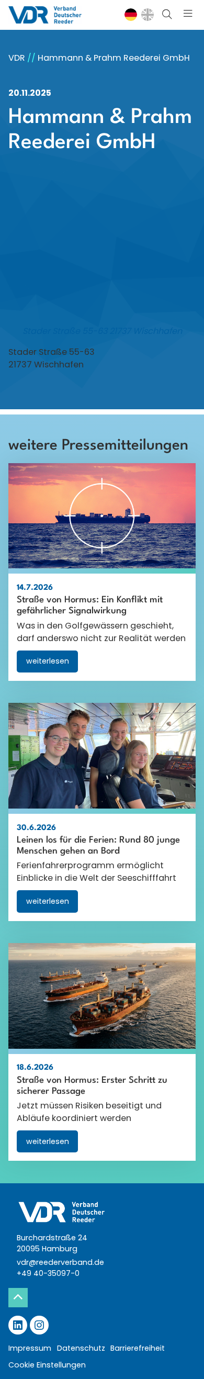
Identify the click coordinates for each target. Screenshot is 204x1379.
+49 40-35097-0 (48, 1273)
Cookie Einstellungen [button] (47, 1365)
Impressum (29, 1348)
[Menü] (188, 15)
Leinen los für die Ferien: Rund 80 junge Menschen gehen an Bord (98, 846)
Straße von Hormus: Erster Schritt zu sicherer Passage (92, 1086)
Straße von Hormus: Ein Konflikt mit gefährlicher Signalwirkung (90, 605)
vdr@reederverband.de (60, 1262)
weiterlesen (52, 663)
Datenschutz (81, 1348)
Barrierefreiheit (137, 1348)
